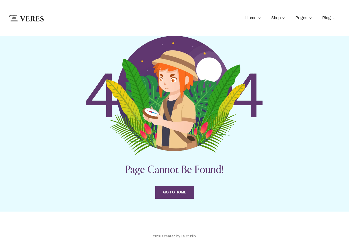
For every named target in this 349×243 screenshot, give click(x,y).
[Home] (26, 18)
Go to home (174, 192)
